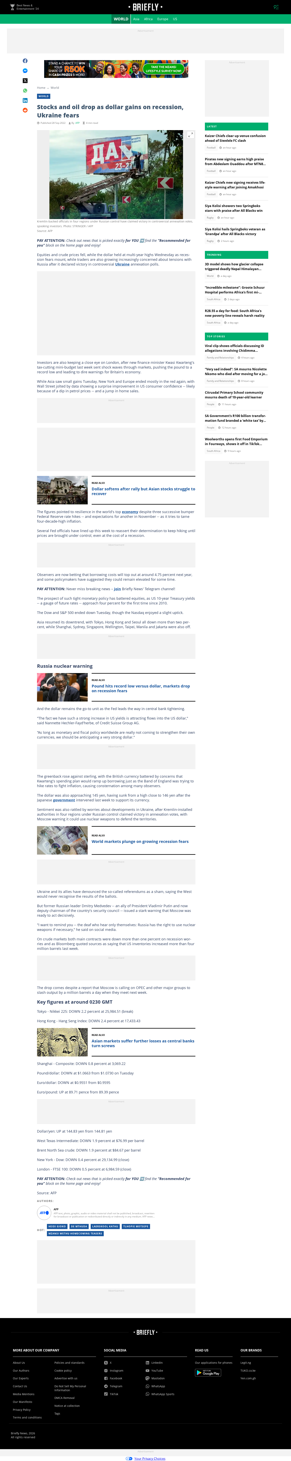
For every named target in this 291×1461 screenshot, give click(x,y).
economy (130, 511)
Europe (162, 19)
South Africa (213, 299)
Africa (148, 19)
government (64, 800)
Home (41, 88)
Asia (136, 19)
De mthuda (79, 1226)
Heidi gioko (57, 1226)
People (210, 404)
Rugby (210, 217)
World (121, 19)
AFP (77, 123)
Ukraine (122, 264)
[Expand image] (190, 135)
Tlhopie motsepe (135, 1226)
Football (211, 147)
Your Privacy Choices (149, 1458)
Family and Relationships (220, 357)
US (175, 19)
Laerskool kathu (105, 1226)
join (117, 588)
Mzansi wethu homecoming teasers (75, 1233)
